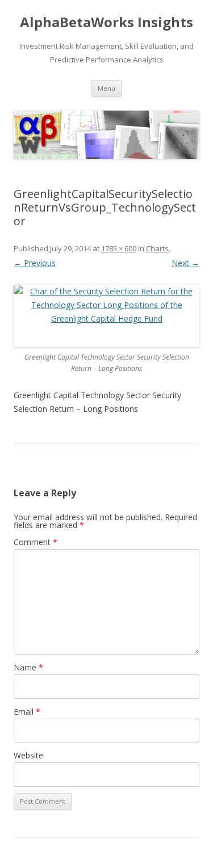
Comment (35, 542)
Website (28, 755)
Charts (157, 248)
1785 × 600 (118, 248)
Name (28, 667)
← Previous (35, 263)
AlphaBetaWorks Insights (106, 22)
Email (27, 711)
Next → (185, 263)
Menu (106, 88)
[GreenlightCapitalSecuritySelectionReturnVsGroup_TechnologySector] (106, 316)
